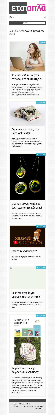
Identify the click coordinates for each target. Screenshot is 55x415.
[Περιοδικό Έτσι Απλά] (27, 13)
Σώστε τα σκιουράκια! (24, 251)
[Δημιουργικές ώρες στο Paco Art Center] (27, 124)
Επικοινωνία (16, 406)
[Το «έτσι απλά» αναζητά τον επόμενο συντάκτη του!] (27, 70)
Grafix (29, 404)
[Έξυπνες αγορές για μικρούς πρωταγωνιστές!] (27, 268)
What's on (41, 103)
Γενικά (42, 43)
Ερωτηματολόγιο (28, 406)
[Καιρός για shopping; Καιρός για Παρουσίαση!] (27, 363)
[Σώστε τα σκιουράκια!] (27, 246)
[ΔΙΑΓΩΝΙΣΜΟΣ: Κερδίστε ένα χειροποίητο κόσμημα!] (27, 199)
